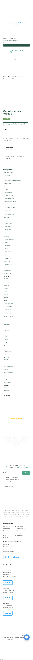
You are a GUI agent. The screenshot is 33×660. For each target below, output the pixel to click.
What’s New (19, 526)
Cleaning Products (10, 178)
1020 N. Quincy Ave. (8, 590)
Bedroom (6, 297)
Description (9, 147)
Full (6, 333)
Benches (6, 285)
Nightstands (7, 313)
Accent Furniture (9, 372)
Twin (6, 342)
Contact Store (22, 23)
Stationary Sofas (9, 233)
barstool (8, 140)
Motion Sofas (8, 223)
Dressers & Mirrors (9, 306)
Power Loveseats (9, 198)
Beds (5, 300)
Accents (6, 357)
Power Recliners (9, 214)
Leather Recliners (10, 207)
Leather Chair (8, 252)
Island (6, 278)
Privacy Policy (22, 639)
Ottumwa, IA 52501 (8, 592)
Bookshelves (7, 348)
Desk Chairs (7, 351)
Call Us (8, 582)
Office (6, 345)
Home (5, 77)
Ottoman (7, 255)
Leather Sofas (8, 220)
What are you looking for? (10, 38)
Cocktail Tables (8, 258)
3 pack (6, 189)
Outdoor (6, 385)
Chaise (6, 359)
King (6, 336)
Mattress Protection (8, 551)
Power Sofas (8, 226)
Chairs (6, 291)
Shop (9, 77)
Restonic (6, 330)
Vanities (6, 369)
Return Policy (6, 544)
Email (5, 484)
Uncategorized (8, 173)
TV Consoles (7, 273)
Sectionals (7, 186)
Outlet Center (20, 535)
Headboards (7, 309)
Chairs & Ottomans (9, 239)
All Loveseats (8, 192)
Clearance (7, 390)
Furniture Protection (8, 549)
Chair (5, 376)
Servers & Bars (20, 528)
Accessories (7, 382)
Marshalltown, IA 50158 (9, 577)
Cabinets (6, 236)
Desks (5, 354)
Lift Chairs (8, 211)
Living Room (7, 183)
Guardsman (7, 175)
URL (5, 472)
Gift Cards (7, 395)
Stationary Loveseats (10, 201)
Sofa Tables (7, 270)
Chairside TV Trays (10, 267)
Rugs (5, 379)
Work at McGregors (12, 557)
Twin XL (7, 327)
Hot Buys (18, 533)
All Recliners (8, 205)
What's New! (7, 393)
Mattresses (7, 322)
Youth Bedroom (8, 316)
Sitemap (15, 639)
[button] (15, 59)
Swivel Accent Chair (9, 366)
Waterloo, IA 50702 (8, 607)
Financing (6, 547)
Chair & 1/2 (7, 245)
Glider (6, 248)
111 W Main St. (7, 574)
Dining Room (15, 77)
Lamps (6, 363)
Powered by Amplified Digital (13, 635)
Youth (5, 388)
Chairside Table (9, 264)
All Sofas (6, 217)
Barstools (22, 77)
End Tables (7, 261)
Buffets (6, 288)
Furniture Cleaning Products (13, 180)
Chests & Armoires (9, 303)
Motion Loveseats (9, 195)
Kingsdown (7, 324)
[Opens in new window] (11, 11)
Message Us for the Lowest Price (15, 124)
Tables (6, 295)
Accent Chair (8, 242)
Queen (6, 339)
